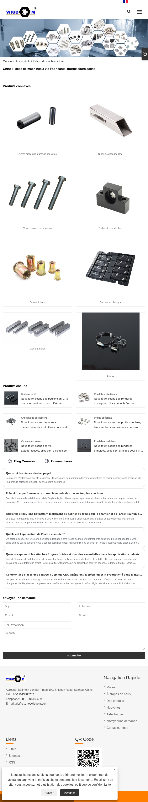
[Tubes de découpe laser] (111, 146)
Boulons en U (28, 394)
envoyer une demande (122, 721)
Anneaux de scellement (34, 418)
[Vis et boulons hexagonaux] (37, 221)
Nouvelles (113, 707)
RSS (12, 762)
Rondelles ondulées (105, 441)
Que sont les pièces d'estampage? (28, 473)
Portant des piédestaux (110, 228)
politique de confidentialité (93, 784)
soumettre (74, 655)
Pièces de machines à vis (48, 61)
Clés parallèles (37, 348)
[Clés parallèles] (37, 341)
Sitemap (14, 755)
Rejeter (49, 792)
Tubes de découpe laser (110, 154)
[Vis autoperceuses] (11, 451)
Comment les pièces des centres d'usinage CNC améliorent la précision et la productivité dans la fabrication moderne (74, 574)
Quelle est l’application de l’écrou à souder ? (35, 534)
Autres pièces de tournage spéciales (37, 154)
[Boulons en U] (11, 403)
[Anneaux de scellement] (11, 427)
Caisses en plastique (111, 302)
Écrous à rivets (37, 302)
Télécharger (115, 714)
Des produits (22, 61)
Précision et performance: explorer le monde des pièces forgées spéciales (54, 493)
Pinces (110, 376)
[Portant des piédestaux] (111, 221)
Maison (7, 61)
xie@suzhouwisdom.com (31, 703)
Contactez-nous (117, 727)
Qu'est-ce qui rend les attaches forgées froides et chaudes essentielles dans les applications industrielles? (74, 554)
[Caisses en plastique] (111, 295)
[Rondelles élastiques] (84, 403)
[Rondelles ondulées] (84, 451)
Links (12, 749)
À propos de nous (119, 694)
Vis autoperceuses (31, 441)
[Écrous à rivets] (37, 295)
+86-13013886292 (22, 694)
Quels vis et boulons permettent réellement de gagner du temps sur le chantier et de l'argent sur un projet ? (74, 513)
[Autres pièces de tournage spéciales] (37, 146)
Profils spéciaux (103, 418)
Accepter (69, 792)
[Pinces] (111, 369)
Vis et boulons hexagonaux (37, 228)
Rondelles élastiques (105, 394)
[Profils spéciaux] (84, 427)
